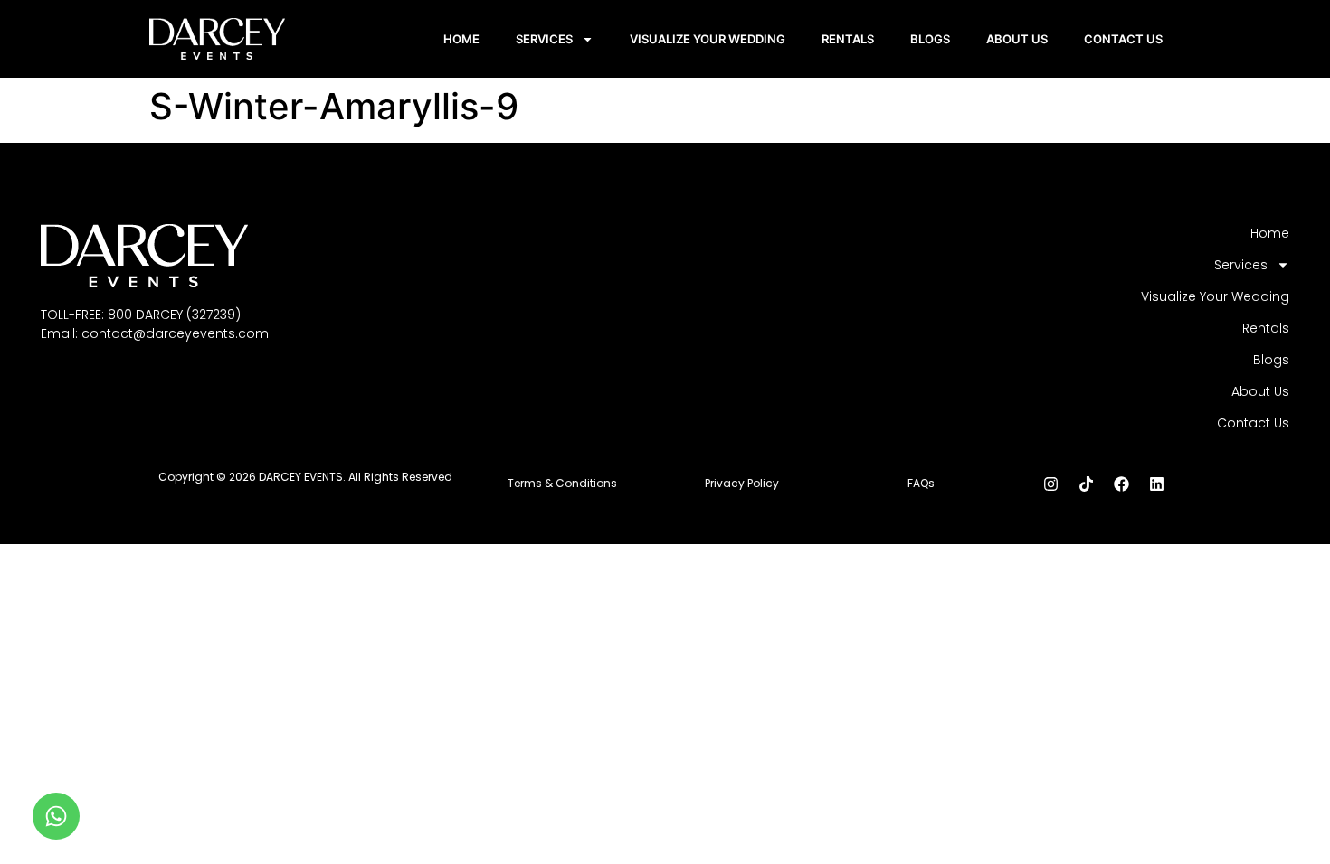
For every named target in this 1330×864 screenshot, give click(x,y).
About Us (1017, 39)
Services (544, 39)
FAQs (921, 483)
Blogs (930, 39)
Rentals (848, 39)
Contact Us (1123, 39)
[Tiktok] (1085, 483)
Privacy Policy (742, 483)
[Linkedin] (1156, 483)
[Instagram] (1050, 483)
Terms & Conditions (562, 483)
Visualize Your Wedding (707, 39)
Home (461, 39)
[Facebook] (1121, 483)
